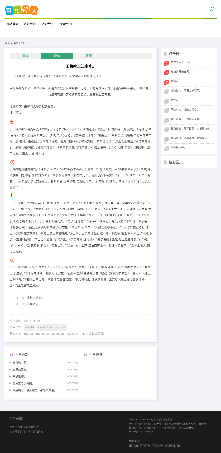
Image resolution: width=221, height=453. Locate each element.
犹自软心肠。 (21, 362)
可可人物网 (157, 445)
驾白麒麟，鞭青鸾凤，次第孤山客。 (191, 128)
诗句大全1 (30, 23)
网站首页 (12, 23)
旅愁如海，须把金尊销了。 (186, 90)
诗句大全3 (65, 23)
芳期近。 (33, 304)
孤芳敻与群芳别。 (24, 383)
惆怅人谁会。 (36, 297)
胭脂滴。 (176, 81)
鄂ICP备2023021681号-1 (141, 431)
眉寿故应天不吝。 (181, 62)
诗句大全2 (48, 23)
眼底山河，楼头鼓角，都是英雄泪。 (35, 390)
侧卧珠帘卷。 (178, 147)
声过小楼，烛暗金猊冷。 (185, 109)
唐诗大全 (133, 445)
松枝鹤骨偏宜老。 (181, 71)
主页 (7, 43)
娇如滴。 (176, 100)
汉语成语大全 (172, 445)
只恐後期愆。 (21, 376)
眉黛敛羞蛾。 (21, 369)
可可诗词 (29, 327)
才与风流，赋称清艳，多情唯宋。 (190, 138)
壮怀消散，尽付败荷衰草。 (186, 119)
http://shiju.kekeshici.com (51, 327)
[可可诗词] (21, 9)
